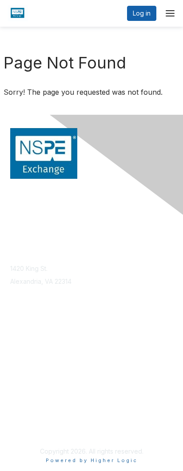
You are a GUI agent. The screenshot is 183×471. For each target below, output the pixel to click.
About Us (23, 420)
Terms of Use (30, 429)
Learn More (27, 362)
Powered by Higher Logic (92, 460)
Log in (142, 13)
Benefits (22, 353)
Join (16, 344)
